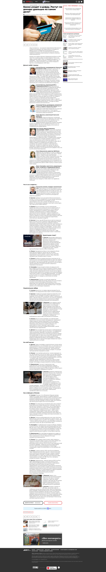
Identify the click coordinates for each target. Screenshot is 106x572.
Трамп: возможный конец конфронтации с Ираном (73, 79)
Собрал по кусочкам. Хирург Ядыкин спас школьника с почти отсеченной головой (75, 52)
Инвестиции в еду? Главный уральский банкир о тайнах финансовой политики (34, 525)
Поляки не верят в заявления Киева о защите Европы (75, 63)
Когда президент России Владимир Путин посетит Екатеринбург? (73, 9)
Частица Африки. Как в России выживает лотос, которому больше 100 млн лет (75, 56)
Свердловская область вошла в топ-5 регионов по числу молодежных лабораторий (72, 23)
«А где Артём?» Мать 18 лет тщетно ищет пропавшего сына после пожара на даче (75, 36)
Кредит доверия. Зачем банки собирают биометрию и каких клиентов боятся (34, 522)
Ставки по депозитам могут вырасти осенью (53, 521)
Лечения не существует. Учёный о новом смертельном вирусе (74, 48)
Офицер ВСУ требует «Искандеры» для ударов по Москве (74, 71)
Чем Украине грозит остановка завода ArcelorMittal (74, 67)
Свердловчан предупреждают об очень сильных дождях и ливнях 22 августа (73, 19)
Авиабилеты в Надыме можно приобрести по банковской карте (35, 529)
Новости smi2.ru (27, 545)
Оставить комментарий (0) (53, 502)
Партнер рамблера (42, 567)
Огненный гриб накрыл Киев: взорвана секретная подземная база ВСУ (75, 75)
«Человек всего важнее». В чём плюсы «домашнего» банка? (54, 525)
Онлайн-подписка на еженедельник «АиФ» (68, 549)
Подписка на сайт (40, 549)
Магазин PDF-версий (55, 549)
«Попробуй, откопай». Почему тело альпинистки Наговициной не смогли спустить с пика (75, 40)
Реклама (33, 549)
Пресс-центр (47, 549)
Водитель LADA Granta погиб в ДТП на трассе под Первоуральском (73, 14)
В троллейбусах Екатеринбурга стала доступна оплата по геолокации (72, 29)
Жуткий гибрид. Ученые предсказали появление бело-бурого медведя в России (75, 44)
